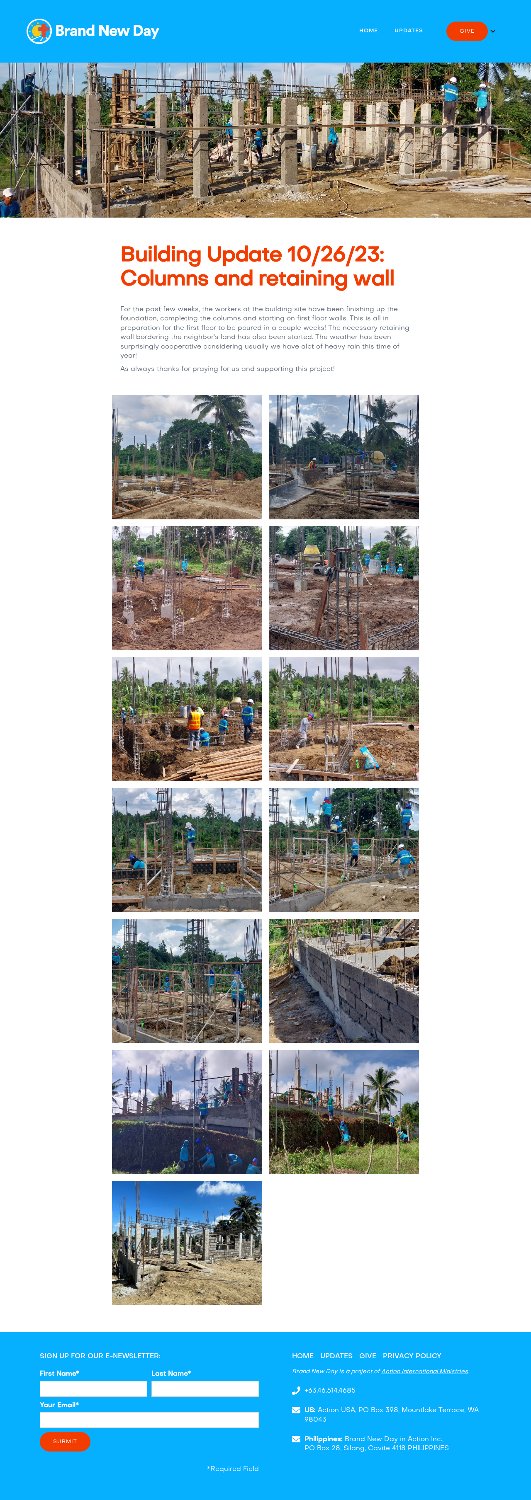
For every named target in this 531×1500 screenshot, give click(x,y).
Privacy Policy (412, 1356)
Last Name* (171, 1374)
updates (409, 31)
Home (368, 31)
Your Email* (59, 1405)
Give (367, 1356)
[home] (93, 31)
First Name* (59, 1374)
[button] (471, 31)
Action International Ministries (424, 1371)
